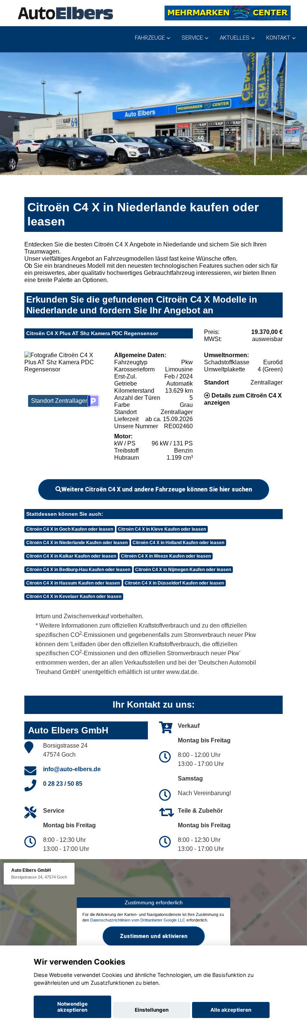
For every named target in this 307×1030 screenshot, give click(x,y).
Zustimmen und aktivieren (154, 936)
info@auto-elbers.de (72, 769)
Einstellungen (151, 1010)
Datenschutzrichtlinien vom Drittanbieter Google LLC (137, 920)
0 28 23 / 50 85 (62, 784)
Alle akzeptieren (230, 1010)
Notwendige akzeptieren (72, 1007)
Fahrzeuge (150, 37)
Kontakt (278, 37)
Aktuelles (234, 37)
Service (192, 37)
